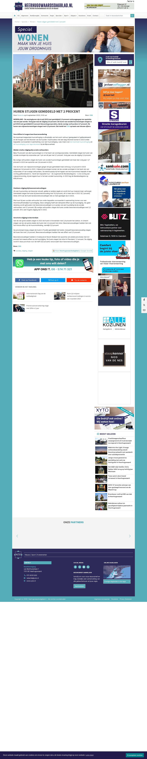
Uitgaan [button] (73, 15)
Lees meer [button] (90, 755)
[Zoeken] (132, 15)
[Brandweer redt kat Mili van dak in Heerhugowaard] (101, 497)
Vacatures (82, 15)
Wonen (32, 22)
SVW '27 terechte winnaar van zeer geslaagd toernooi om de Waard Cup (119, 487)
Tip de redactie (80, 280)
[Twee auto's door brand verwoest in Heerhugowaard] (101, 479)
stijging (24, 251)
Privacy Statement (126, 599)
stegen (30, 251)
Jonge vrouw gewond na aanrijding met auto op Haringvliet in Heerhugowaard (119, 460)
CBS (91, 115)
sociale (18, 251)
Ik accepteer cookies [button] (134, 755)
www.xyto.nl (31, 581)
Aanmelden (79, 586)
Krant (89, 15)
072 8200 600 (32, 575)
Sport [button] (66, 15)
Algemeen (24, 15)
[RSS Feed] (88, 567)
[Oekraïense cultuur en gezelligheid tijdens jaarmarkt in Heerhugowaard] (101, 506)
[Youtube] (84, 567)
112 (18, 15)
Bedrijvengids (34, 15)
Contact (95, 15)
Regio (52, 15)
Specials (25, 22)
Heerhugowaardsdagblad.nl (49, 5)
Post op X (54, 280)
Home (17, 22)
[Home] (14, 15)
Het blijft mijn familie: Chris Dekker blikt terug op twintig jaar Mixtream (120, 469)
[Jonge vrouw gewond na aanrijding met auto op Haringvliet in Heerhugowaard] (101, 461)
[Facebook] (76, 567)
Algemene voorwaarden (102, 599)
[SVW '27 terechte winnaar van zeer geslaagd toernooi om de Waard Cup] (101, 488)
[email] (144, 310)
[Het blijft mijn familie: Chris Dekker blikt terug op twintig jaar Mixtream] (101, 470)
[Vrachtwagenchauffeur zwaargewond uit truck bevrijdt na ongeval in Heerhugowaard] (101, 441)
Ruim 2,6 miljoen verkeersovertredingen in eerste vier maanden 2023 (79, 296)
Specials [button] (58, 15)
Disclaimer (114, 599)
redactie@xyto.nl (33, 578)
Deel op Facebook (29, 280)
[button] (14, 536)
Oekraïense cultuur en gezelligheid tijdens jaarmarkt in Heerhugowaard (120, 505)
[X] (80, 567)
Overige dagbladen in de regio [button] (115, 581)
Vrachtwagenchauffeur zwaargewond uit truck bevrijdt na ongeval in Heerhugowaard (120, 440)
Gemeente (44, 15)
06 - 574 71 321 (61, 269)
